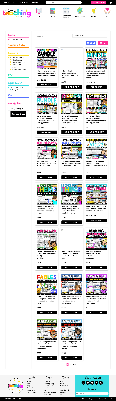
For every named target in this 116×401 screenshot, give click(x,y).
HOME (6, 2)
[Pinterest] (92, 383)
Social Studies (80, 16)
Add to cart (46, 85)
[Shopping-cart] (96, 383)
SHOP (22, 2)
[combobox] (64, 2)
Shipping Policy (109, 399)
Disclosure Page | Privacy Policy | (93, 399)
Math (53, 16)
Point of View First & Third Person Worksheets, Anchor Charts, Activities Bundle (47, 73)
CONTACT (35, 2)
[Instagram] (83, 383)
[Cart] (110, 3)
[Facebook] (88, 383)
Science (94, 16)
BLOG (14, 2)
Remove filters (18, 114)
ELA (39, 16)
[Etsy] (101, 383)
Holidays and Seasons (66, 16)
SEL (107, 16)
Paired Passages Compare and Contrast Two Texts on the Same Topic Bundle (96, 208)
